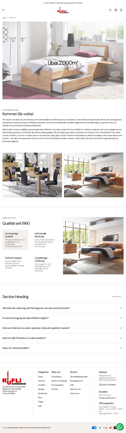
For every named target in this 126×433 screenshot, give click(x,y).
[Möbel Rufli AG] (63, 10)
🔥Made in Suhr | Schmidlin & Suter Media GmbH (34, 428)
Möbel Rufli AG (12, 428)
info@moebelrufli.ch (107, 398)
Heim (4, 17)
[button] (5, 10)
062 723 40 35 (105, 395)
